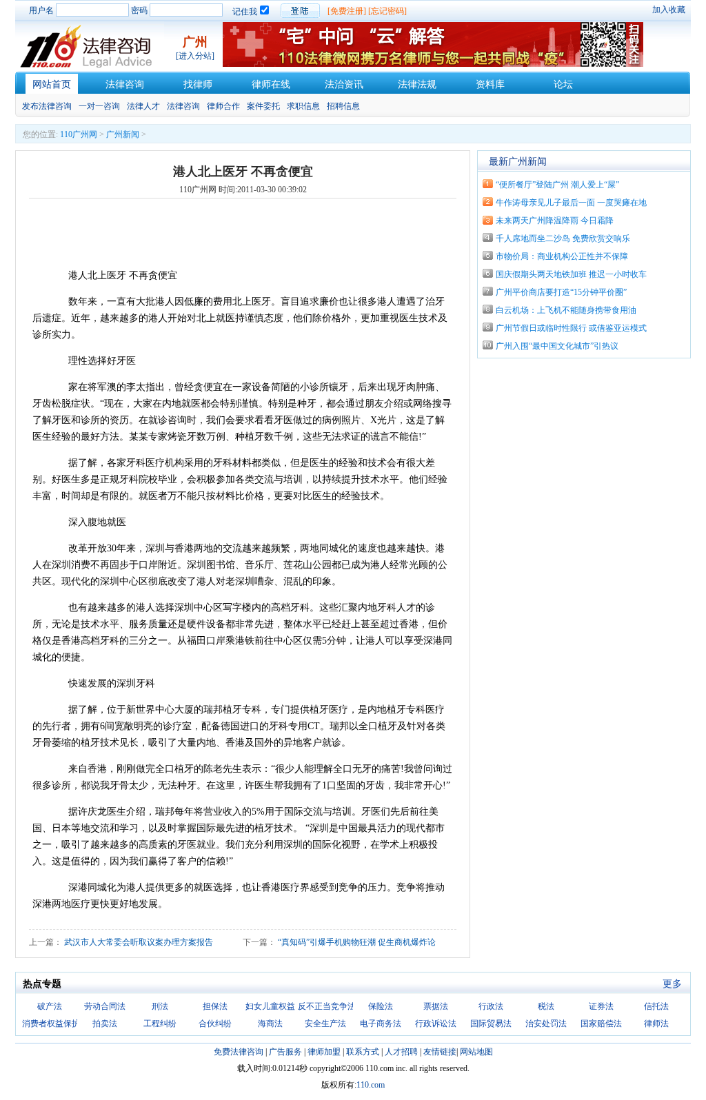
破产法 (49, 1006)
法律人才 (143, 106)
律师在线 (271, 84)
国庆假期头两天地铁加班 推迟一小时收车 (571, 274)
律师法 (656, 1023)
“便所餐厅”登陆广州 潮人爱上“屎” (557, 185)
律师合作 (223, 106)
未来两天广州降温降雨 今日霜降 (555, 220)
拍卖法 (104, 1023)
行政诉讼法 (435, 1023)
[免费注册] (346, 11)
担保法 (215, 1006)
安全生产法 (325, 1023)
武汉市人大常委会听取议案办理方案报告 (138, 942)
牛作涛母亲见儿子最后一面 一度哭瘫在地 (571, 202)
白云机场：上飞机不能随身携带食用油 (566, 310)
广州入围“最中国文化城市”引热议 (557, 346)
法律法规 (417, 84)
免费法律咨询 (238, 1052)
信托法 (656, 1006)
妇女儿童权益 (270, 1006)
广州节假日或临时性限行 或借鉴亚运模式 (571, 328)
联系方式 (362, 1052)
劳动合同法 (104, 1006)
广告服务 (285, 1052)
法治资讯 (344, 84)
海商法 (270, 1023)
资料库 (490, 84)
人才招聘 (401, 1052)
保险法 (380, 1006)
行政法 (490, 1006)
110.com (370, 1085)
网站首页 (51, 84)
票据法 (435, 1006)
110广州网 (78, 134)
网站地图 (476, 1052)
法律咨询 (124, 84)
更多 (672, 984)
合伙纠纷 (215, 1023)
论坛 (563, 84)
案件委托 (263, 106)
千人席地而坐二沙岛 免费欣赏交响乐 (563, 238)
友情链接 (439, 1052)
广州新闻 (122, 134)
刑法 (160, 1006)
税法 (546, 1006)
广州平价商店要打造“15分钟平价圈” (561, 292)
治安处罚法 (546, 1023)
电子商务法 (380, 1023)
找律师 (197, 84)
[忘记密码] (387, 11)
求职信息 (303, 106)
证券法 (601, 1006)
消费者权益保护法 (55, 1023)
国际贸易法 (491, 1023)
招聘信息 (343, 106)
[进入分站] (195, 56)
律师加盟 (324, 1052)
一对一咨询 (99, 106)
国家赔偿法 (601, 1023)
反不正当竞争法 (327, 1006)
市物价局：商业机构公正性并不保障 (562, 256)
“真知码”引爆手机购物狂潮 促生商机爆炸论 (357, 942)
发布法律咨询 (47, 106)
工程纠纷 (159, 1023)
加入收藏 (668, 9)
